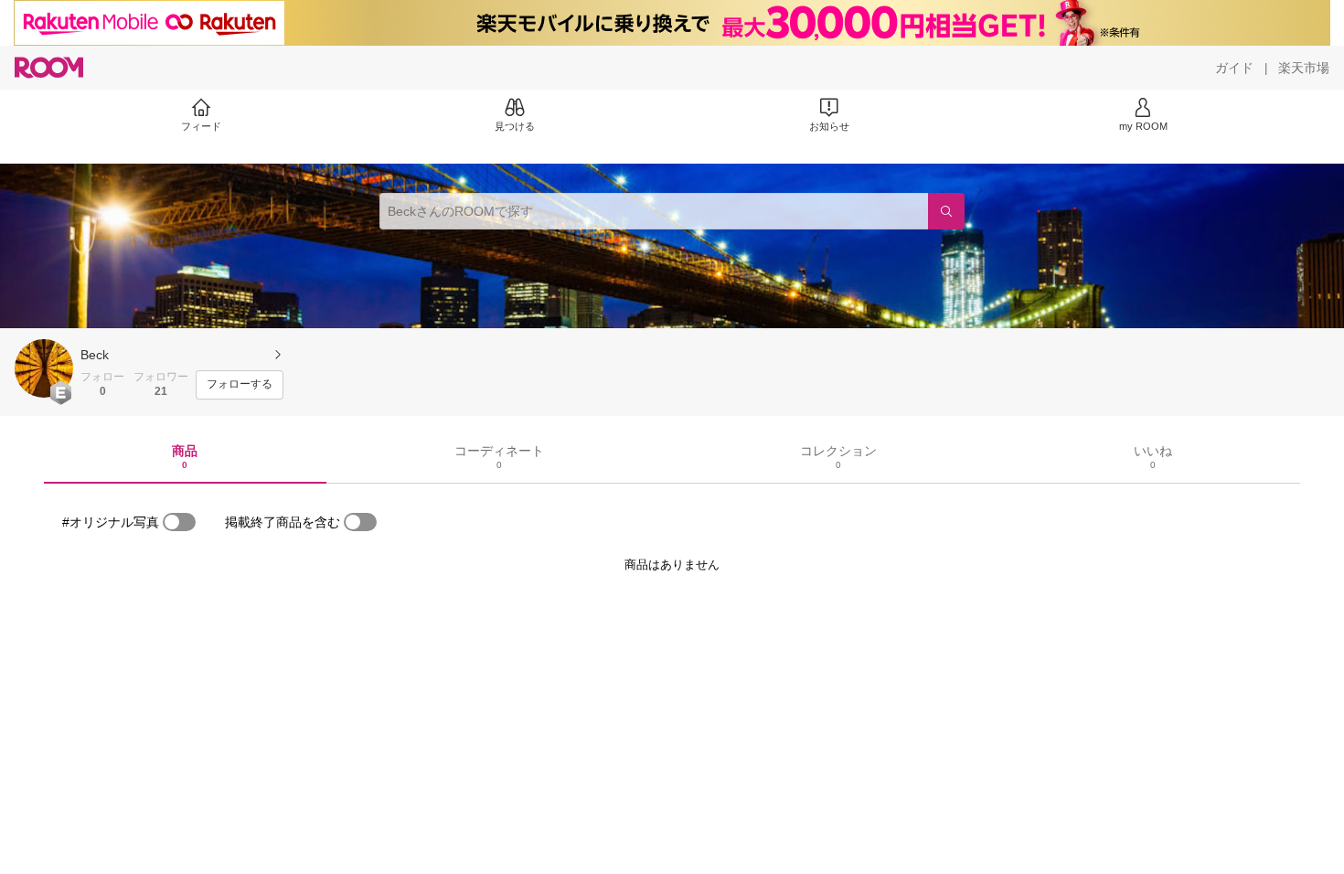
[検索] (946, 211)
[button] (44, 368)
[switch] (179, 522)
